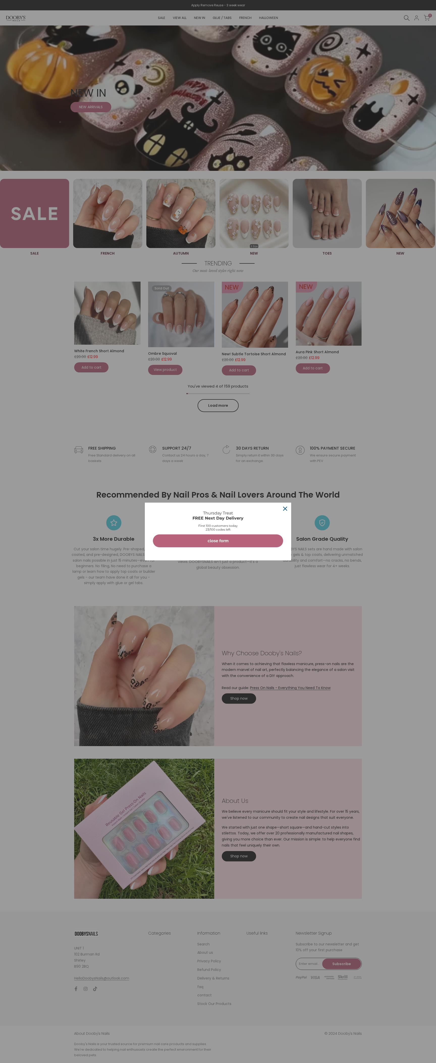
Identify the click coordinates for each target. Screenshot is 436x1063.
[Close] (285, 509)
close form (218, 540)
